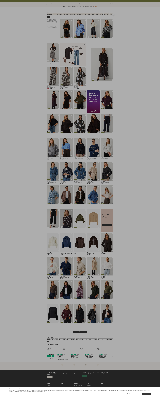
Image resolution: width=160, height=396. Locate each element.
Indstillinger (129, 393)
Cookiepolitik (43, 391)
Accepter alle (147, 393)
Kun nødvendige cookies (136, 393)
